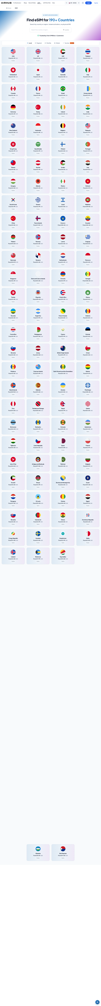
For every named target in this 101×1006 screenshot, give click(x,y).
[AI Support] (97, 1002)
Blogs (25, 2)
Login (88, 3)
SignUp (96, 3)
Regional (39, 43)
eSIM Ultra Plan (46, 2)
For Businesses (17, 2)
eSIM (38, 2)
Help (53, 2)
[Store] (82, 2)
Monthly (49, 43)
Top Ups (69, 43)
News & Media (32, 2)
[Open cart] (78, 2)
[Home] (6, 2)
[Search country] (66, 2)
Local (30, 43)
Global (58, 43)
